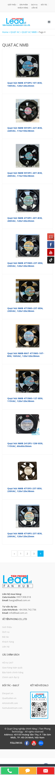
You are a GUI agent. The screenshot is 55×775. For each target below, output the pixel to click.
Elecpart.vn (7, 693)
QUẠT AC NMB (29, 32)
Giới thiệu (7, 627)
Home (5, 32)
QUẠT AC (15, 32)
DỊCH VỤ (34, 5)
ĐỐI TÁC (44, 5)
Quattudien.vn (9, 698)
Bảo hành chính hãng (12, 672)
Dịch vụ (6, 632)
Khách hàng (8, 641)
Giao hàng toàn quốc (12, 667)
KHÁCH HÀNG (23, 8)
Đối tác (5, 636)
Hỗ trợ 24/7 (7, 662)
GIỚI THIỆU (12, 5)
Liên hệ (5, 646)
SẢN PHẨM (24, 5)
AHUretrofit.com (10, 703)
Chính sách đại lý (10, 677)
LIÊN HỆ (34, 8)
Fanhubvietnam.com (12, 708)
